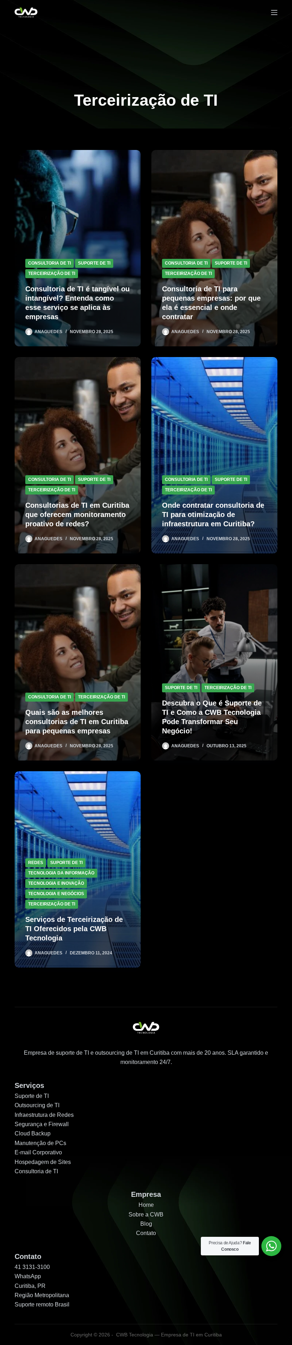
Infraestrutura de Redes (44, 1115)
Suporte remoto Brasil (42, 1304)
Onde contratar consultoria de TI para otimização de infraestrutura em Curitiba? (213, 514)
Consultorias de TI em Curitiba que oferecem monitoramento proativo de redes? (77, 514)
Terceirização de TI (51, 273)
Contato (146, 1233)
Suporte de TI (32, 1096)
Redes (35, 862)
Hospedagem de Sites (43, 1162)
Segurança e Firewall (42, 1124)
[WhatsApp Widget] (271, 1246)
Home (146, 1205)
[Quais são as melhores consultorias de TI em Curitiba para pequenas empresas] (78, 662)
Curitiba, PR (30, 1286)
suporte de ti (94, 263)
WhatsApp (28, 1276)
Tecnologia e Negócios (56, 893)
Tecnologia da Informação (61, 872)
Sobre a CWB (146, 1214)
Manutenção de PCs (40, 1143)
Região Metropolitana (42, 1295)
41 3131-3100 (32, 1267)
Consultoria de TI (49, 263)
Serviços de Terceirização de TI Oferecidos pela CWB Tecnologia (74, 928)
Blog (146, 1224)
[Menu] (274, 12)
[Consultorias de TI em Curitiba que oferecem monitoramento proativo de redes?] (78, 455)
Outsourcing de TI (37, 1105)
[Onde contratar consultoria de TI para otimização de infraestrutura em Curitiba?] (214, 455)
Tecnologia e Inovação (56, 883)
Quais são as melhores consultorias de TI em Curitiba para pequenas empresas (76, 721)
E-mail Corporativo (38, 1152)
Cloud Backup (33, 1133)
